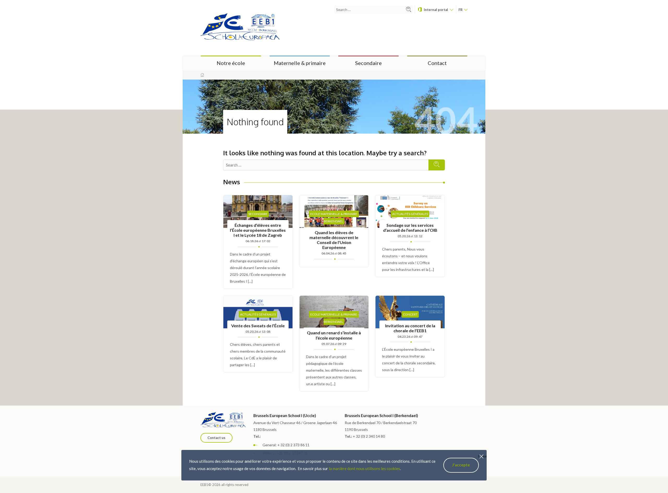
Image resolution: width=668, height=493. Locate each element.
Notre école (231, 63)
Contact (437, 63)
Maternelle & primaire (300, 63)
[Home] (202, 75)
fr (460, 10)
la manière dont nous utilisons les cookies (364, 468)
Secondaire (368, 63)
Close (482, 456)
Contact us (216, 438)
